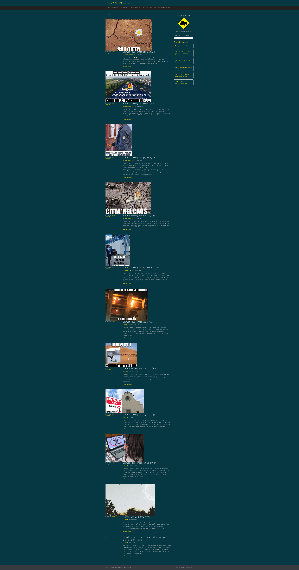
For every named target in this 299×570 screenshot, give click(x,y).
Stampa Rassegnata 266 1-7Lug (138, 322)
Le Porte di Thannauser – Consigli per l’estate (182, 75)
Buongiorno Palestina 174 (182, 46)
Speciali (113, 516)
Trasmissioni (124, 7)
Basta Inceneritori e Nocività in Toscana (183, 68)
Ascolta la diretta (184, 15)
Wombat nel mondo (164, 7)
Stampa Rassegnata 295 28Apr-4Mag (141, 267)
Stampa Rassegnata (110, 52)
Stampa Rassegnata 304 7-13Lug (139, 215)
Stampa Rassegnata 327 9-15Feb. (139, 103)
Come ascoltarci (135, 7)
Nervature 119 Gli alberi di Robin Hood (182, 61)
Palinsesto (115, 7)
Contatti (153, 7)
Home (108, 7)
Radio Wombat (114, 2)
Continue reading (127, 66)
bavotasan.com (189, 567)
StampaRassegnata (128, 54)
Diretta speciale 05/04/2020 (137, 517)
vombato (126, 371)
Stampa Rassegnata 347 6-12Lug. (139, 52)
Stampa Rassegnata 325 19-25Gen (139, 157)
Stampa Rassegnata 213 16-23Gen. (139, 368)
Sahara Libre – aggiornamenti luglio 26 (182, 82)
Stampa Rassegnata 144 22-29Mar (139, 463)
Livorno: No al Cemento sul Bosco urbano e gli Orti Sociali (183, 53)
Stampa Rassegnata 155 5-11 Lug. (139, 414)
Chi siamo (145, 7)
